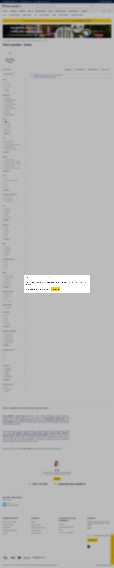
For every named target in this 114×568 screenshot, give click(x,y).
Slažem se (56, 289)
